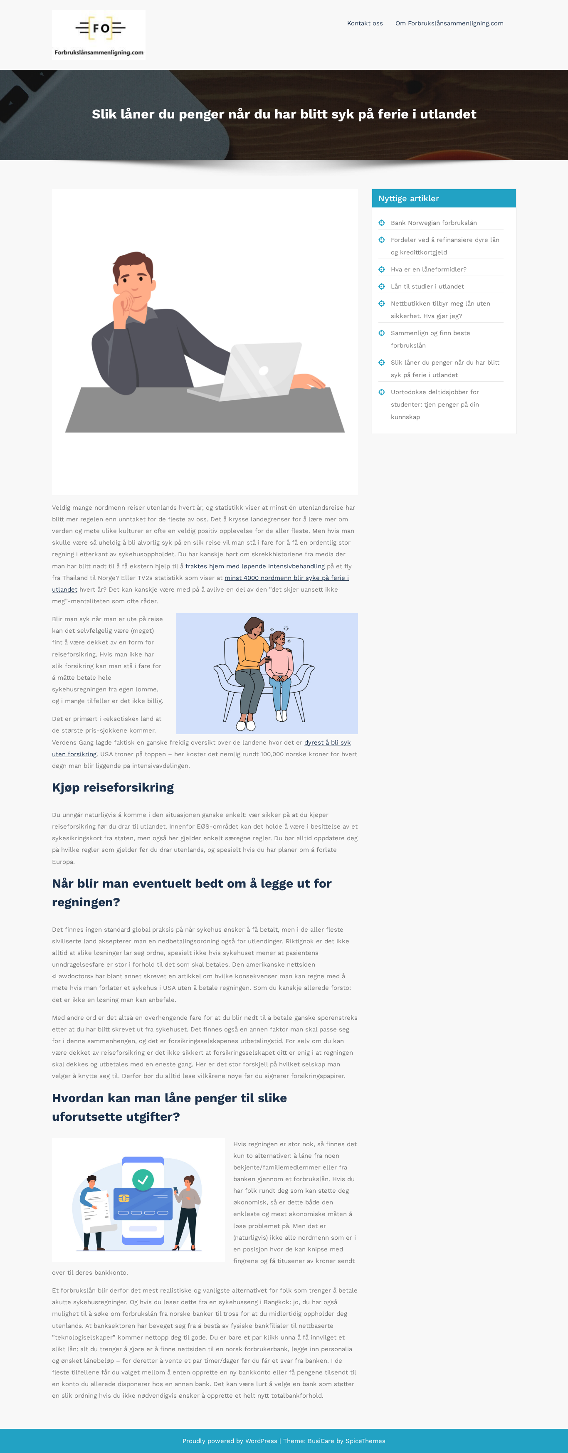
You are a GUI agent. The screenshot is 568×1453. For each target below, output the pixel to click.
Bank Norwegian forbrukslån (434, 223)
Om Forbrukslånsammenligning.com (449, 23)
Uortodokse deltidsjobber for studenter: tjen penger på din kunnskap (435, 404)
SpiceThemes (364, 1441)
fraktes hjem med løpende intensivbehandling (255, 566)
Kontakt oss (365, 23)
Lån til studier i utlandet (427, 286)
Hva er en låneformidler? (429, 269)
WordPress (261, 1441)
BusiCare (322, 1441)
